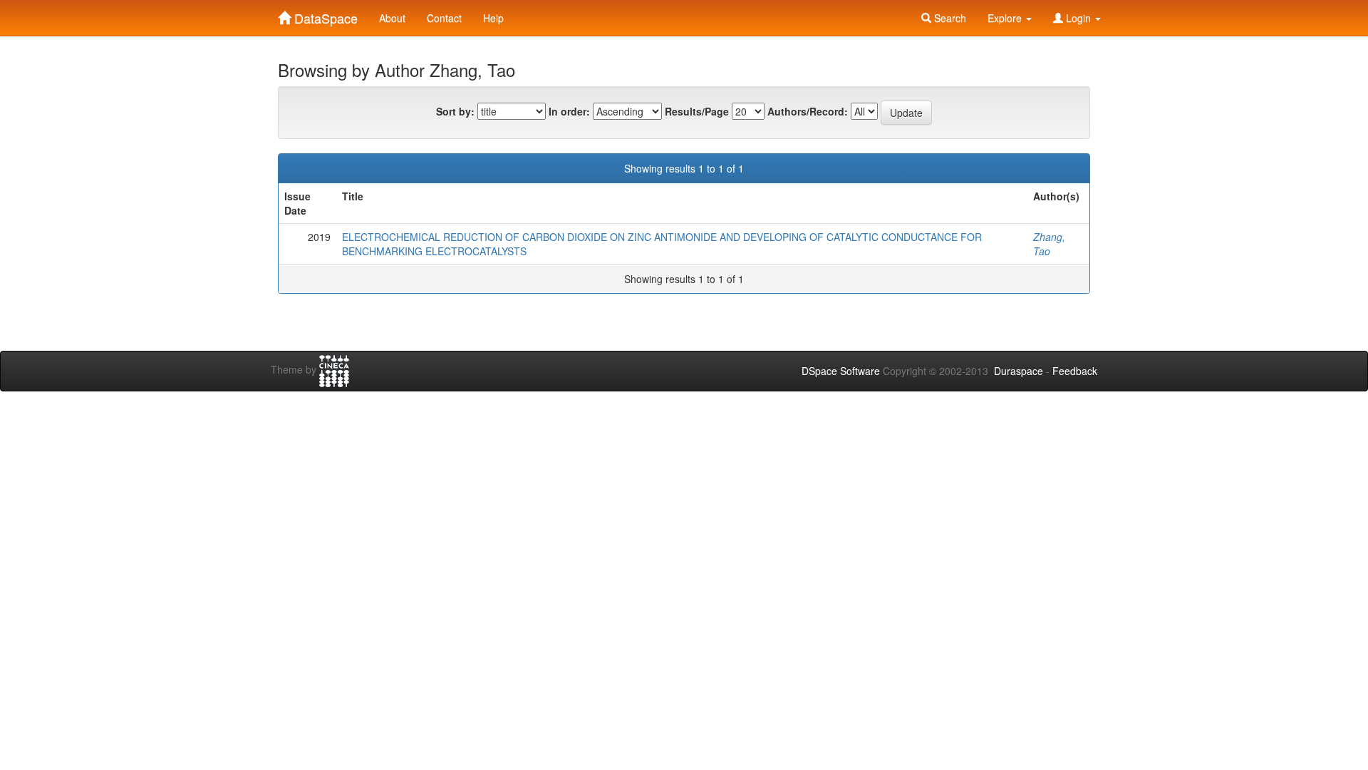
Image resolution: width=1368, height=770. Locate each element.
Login (1078, 18)
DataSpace (324, 15)
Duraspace (1018, 371)
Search (948, 18)
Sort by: (455, 111)
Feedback (1074, 371)
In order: (569, 111)
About (392, 18)
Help (493, 18)
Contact (444, 18)
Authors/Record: (807, 111)
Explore (1006, 18)
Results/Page (697, 111)
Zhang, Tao (1049, 244)
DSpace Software (841, 371)
